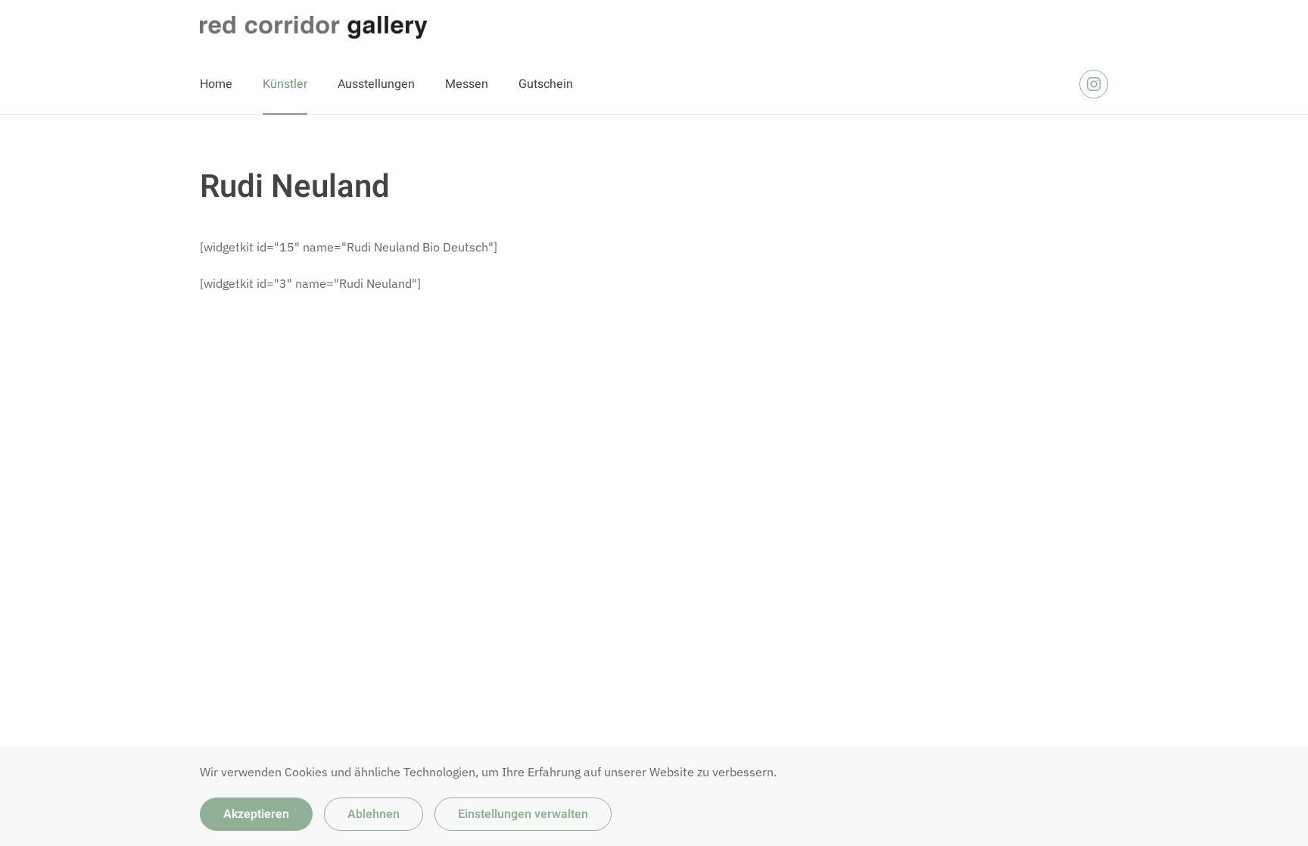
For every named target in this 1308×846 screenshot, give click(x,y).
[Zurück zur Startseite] (313, 27)
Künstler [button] (285, 84)
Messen (466, 84)
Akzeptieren (256, 814)
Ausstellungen (376, 84)
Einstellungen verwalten (523, 814)
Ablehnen (373, 814)
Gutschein (546, 84)
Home (216, 84)
